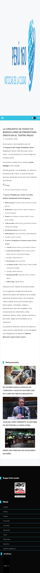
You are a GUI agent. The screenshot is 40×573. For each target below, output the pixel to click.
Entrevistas (6, 539)
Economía (6, 521)
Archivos (7, 554)
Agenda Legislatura (9, 549)
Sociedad (6, 525)
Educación (6, 530)
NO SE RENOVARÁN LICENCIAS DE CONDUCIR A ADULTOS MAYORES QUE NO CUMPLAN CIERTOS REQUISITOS (19, 390)
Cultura (5, 516)
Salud (5, 535)
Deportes (6, 544)
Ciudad (5, 507)
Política (5, 512)
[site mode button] (34, 118)
